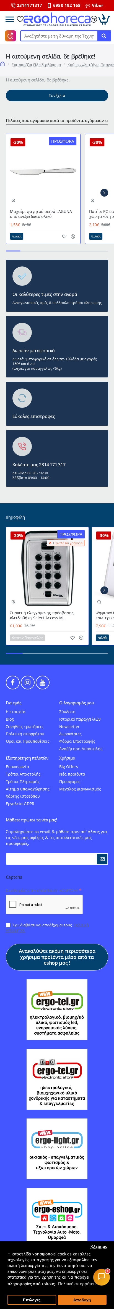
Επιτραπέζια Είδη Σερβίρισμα (36, 64)
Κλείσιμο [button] (99, 1246)
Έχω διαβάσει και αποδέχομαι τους (47, 927)
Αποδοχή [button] (82, 1300)
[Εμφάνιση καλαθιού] (104, 19)
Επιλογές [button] (31, 1300)
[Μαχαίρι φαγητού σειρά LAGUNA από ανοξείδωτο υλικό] (43, 171)
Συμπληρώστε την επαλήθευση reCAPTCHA (42, 890)
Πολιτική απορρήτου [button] (77, 1283)
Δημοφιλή (15, 517)
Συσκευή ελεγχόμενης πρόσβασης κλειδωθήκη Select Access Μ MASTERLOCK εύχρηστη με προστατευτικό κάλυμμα (42, 615)
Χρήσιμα (67, 758)
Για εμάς (13, 702)
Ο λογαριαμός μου (76, 702)
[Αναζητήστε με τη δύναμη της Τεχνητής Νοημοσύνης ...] (103, 36)
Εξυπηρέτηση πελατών (27, 758)
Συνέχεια (57, 95)
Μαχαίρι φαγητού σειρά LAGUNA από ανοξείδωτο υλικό (41, 214)
